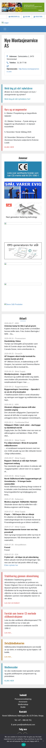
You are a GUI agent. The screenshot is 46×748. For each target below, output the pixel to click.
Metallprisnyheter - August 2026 (17, 374)
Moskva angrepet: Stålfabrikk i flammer (20, 502)
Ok (24, 745)
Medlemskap (23, 704)
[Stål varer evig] (23, 191)
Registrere (38, 17)
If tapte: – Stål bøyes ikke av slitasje (19, 514)
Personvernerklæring (23, 699)
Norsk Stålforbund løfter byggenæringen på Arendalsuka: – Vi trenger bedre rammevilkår (22, 481)
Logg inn (27, 17)
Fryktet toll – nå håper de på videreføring (21, 557)
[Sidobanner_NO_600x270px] (23, 211)
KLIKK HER (9, 147)
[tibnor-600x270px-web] (23, 292)
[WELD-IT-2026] (23, 231)
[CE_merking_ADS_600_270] (23, 171)
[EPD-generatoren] (23, 252)
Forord (7, 547)
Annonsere (23, 702)
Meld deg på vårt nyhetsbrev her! (17, 99)
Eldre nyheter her (11, 565)
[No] (43, 741)
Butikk (23, 707)
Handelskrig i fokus (12, 341)
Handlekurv (15, 17)
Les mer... (8, 633)
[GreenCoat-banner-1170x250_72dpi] (23, 7)
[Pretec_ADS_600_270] (23, 272)
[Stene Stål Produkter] (13, 305)
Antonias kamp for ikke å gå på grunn (20, 326)
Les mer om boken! (12, 603)
